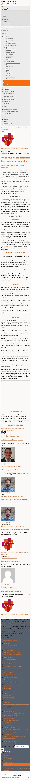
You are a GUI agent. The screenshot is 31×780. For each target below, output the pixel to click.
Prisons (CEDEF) (7, 734)
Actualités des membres (9, 697)
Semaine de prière (7, 25)
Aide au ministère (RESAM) (9, 733)
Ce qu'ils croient (10, 40)
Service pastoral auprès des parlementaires (13, 713)
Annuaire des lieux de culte (9, 710)
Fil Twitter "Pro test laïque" (10, 743)
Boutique (8, 58)
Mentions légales (7, 759)
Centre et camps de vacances (10, 741)
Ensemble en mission (9, 430)
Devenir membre (7, 681)
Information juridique (8, 717)
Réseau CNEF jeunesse (9, 718)
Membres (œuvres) (8, 679)
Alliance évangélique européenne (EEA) (12, 652)
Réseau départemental (11, 52)
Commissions (9, 54)
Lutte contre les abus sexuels (10, 720)
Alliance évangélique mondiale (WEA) (12, 654)
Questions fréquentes (11, 43)
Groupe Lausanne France (9, 738)
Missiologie (6, 740)
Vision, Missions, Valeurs (9, 674)
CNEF (4, 16)
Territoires (6, 19)
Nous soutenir (9, 56)
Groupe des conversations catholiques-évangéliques (16, 729)
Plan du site (6, 755)
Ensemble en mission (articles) (13, 65)
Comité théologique (8, 726)
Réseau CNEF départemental (10, 715)
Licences (5, 757)
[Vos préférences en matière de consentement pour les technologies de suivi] (28, 777)
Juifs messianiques (8, 657)
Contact (8, 59)
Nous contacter (7, 688)
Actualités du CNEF (8, 695)
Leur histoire (9, 42)
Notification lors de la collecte (10, 777)
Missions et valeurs (11, 49)
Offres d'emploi (7, 663)
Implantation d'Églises (8, 711)
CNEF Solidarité (7, 722)
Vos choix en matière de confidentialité (17, 774)
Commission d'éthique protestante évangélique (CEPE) (16, 736)
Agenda (5, 21)
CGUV (4, 760)
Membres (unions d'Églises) (10, 677)
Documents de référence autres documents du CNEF (16, 704)
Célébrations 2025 (7, 23)
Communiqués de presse (9, 699)
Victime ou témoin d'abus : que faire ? (12, 666)
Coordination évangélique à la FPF (11, 659)
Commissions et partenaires (10, 683)
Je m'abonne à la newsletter (7, 746)
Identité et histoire (8, 672)
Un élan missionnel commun (13, 63)
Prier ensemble (9, 66)
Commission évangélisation (10, 727)
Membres (5, 18)
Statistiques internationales (10, 650)
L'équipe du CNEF (7, 686)
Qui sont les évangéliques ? (10, 640)
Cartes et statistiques (11, 45)
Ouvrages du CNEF (8, 702)
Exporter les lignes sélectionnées (9, 1)
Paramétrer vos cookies (9, 762)
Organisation (6, 676)
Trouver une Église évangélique (10, 645)
